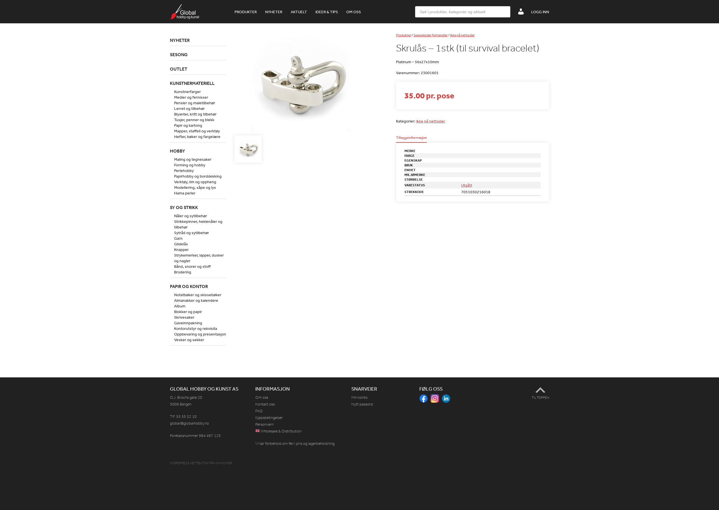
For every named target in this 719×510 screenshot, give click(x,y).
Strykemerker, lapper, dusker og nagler (199, 258)
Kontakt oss (265, 404)
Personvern (264, 424)
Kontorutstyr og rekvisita (195, 328)
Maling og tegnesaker (192, 159)
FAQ (259, 411)
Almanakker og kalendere (196, 300)
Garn (178, 238)
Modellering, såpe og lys (195, 187)
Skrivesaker (184, 317)
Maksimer (224, 463)
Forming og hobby (189, 164)
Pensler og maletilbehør (194, 102)
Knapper (181, 249)
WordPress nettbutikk (189, 463)
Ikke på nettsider (462, 35)
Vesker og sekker (189, 339)
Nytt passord (362, 404)
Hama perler (184, 193)
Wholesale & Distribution (280, 431)
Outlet (178, 69)
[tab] (411, 139)
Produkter (246, 11)
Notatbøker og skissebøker (197, 294)
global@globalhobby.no (189, 423)
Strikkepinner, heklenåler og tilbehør (198, 224)
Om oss (353, 11)
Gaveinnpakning (188, 322)
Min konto (359, 397)
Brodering (182, 272)
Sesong (179, 54)
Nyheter (273, 11)
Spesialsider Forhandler (430, 35)
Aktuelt (299, 11)
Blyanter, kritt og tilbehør (195, 114)
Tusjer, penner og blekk (194, 119)
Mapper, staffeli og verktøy (197, 130)
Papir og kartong (188, 125)
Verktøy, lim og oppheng (195, 181)
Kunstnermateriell (192, 83)
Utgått (466, 185)
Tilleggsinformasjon (411, 138)
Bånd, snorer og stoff (192, 266)
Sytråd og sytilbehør (191, 232)
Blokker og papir (188, 311)
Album (179, 306)
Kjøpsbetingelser (269, 417)
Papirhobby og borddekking (198, 176)
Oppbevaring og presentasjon (200, 334)
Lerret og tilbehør (189, 108)
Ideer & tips (326, 11)
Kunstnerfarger (187, 91)
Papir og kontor (189, 286)
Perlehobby (184, 170)
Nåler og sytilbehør (190, 215)
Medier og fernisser (191, 97)
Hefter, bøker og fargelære (197, 136)
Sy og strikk (184, 207)
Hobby (177, 151)
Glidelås (181, 243)
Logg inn (540, 11)
